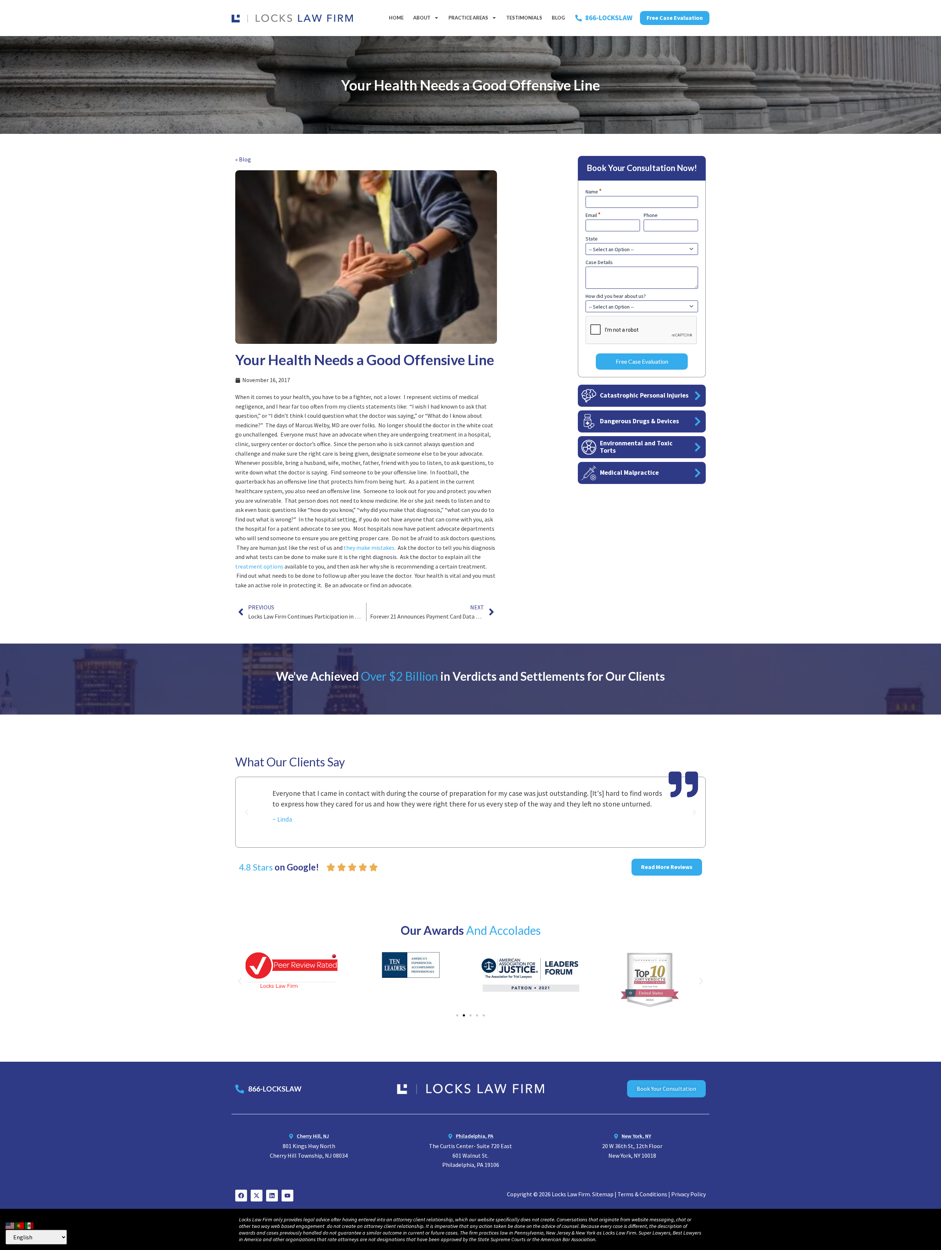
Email (593, 215)
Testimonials (524, 18)
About (421, 18)
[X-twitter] (256, 1195)
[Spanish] (29, 1224)
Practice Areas (468, 18)
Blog (558, 18)
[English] (10, 1224)
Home (396, 18)
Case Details (599, 262)
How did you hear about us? (616, 296)
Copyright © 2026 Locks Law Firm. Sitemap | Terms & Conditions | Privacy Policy (606, 1194)
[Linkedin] (272, 1195)
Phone (651, 215)
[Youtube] (287, 1195)
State (592, 238)
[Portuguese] (20, 1224)
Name (594, 191)
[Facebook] (241, 1195)
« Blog (243, 159)
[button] (246, 812)
